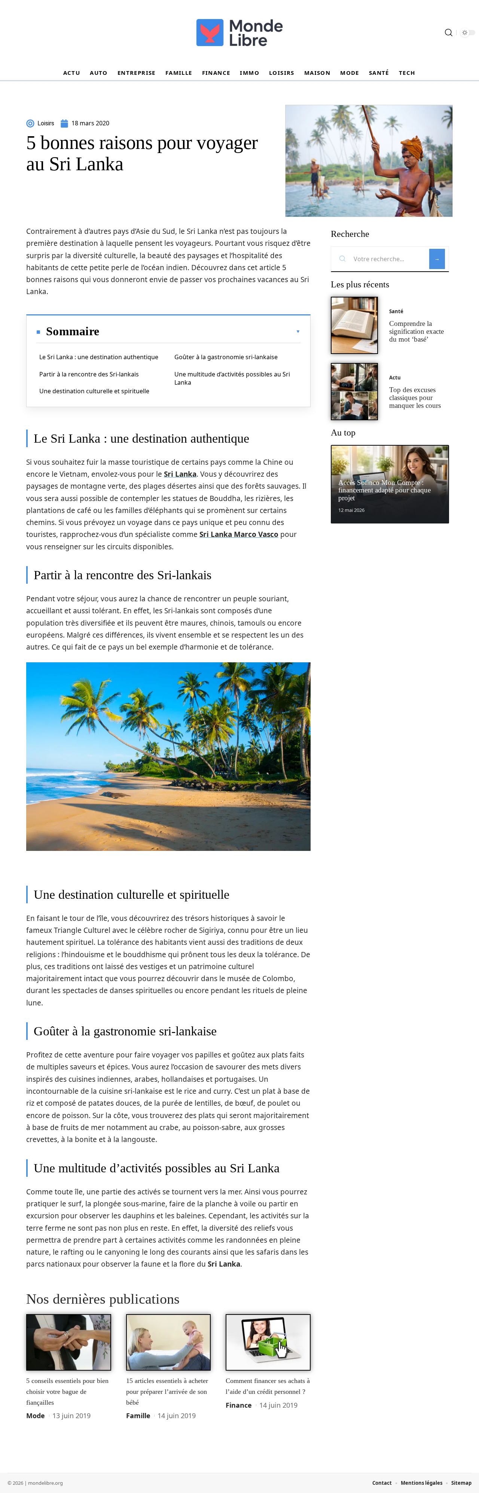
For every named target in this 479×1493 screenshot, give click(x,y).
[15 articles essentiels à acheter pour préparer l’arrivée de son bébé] (168, 1343)
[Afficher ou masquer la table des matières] (199, 331)
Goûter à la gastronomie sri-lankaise (226, 357)
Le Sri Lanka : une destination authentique (98, 357)
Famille (138, 1415)
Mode (35, 1415)
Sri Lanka (180, 474)
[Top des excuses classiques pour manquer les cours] (354, 391)
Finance (239, 1405)
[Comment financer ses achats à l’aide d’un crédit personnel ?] (268, 1343)
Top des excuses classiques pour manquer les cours (415, 397)
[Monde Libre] (239, 32)
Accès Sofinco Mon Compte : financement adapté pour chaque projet (384, 490)
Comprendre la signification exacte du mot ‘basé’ (416, 331)
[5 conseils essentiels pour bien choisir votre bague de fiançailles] (69, 1343)
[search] (448, 32)
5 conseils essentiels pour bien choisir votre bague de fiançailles (67, 1391)
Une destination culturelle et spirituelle (94, 391)
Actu (395, 377)
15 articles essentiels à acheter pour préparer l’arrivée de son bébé (167, 1391)
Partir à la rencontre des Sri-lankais (89, 374)
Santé (396, 311)
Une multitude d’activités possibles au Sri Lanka (232, 378)
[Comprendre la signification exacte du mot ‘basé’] (354, 325)
